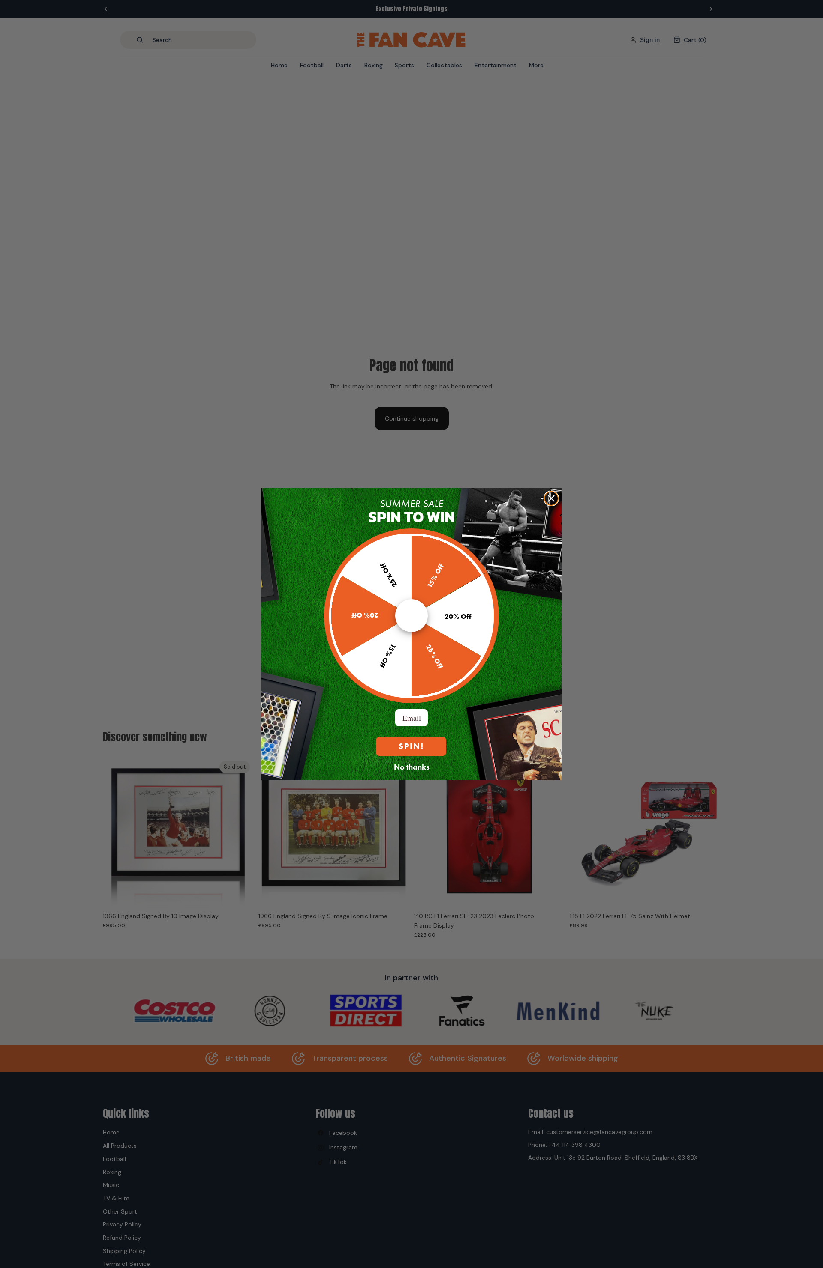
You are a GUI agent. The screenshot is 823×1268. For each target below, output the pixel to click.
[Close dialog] (551, 498)
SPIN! (411, 746)
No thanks (412, 766)
